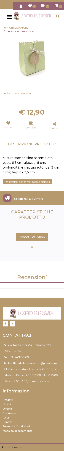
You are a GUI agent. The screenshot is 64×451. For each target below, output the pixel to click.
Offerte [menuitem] (7, 408)
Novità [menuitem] (7, 404)
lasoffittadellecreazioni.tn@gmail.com (32, 363)
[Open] (9, 18)
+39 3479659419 (18, 357)
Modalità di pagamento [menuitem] (18, 431)
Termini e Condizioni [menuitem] (16, 426)
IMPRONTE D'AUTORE (16, 27)
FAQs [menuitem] (6, 417)
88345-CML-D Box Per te (21, 31)
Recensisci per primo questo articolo (27, 181)
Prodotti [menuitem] (8, 400)
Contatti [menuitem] (8, 422)
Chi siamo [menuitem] (9, 413)
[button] (32, 58)
